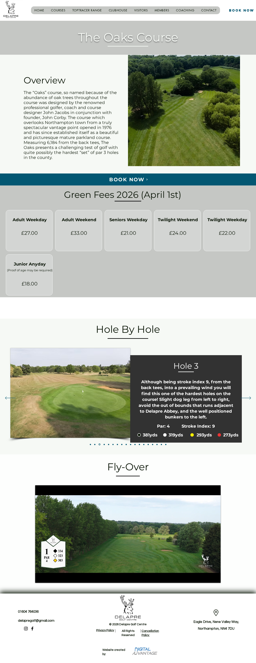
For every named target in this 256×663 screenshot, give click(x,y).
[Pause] (40, 577)
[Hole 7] (117, 444)
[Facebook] (32, 628)
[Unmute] (47, 577)
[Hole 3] (99, 444)
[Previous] (10, 398)
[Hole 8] (121, 444)
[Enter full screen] (215, 577)
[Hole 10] (130, 444)
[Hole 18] (165, 444)
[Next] (245, 398)
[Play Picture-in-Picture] (208, 577)
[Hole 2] (94, 444)
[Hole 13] (143, 444)
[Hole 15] (152, 444)
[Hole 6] (113, 444)
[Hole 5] (108, 444)
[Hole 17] (161, 444)
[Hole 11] (135, 444)
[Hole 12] (139, 444)
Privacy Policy (105, 630)
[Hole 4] (104, 444)
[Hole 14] (148, 444)
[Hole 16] (157, 444)
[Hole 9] (126, 444)
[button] (58, 10)
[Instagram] (25, 628)
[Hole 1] (90, 444)
